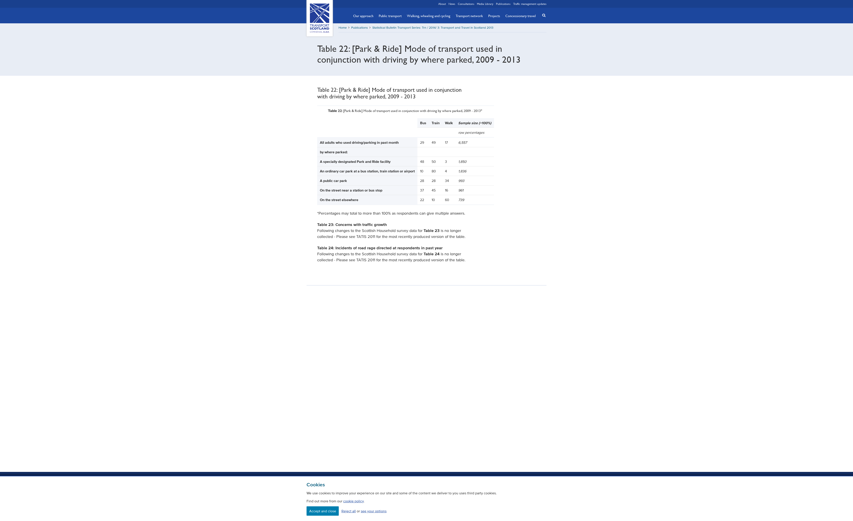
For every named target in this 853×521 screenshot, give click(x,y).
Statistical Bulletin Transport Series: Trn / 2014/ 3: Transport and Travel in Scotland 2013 (432, 27)
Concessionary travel (520, 16)
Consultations (466, 4)
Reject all (348, 511)
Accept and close (322, 511)
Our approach (363, 16)
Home (343, 27)
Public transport (390, 16)
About (442, 4)
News (451, 4)
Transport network (469, 16)
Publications (503, 4)
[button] (542, 15)
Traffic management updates (529, 4)
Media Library (485, 4)
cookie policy (353, 501)
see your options (374, 511)
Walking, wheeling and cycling (428, 16)
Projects (494, 16)
